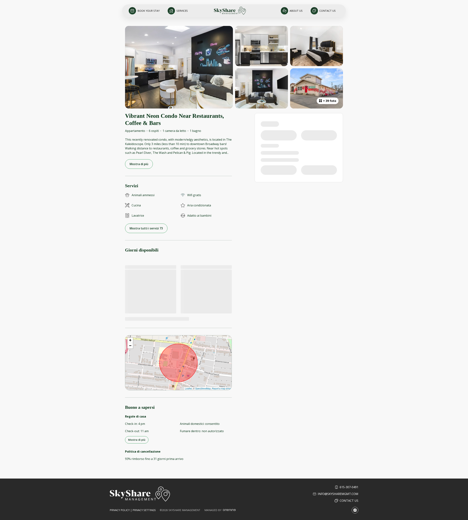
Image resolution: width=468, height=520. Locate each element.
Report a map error (221, 388)
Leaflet (188, 388)
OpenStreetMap (203, 388)
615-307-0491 (349, 487)
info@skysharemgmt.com (338, 494)
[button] (130, 340)
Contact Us (349, 501)
